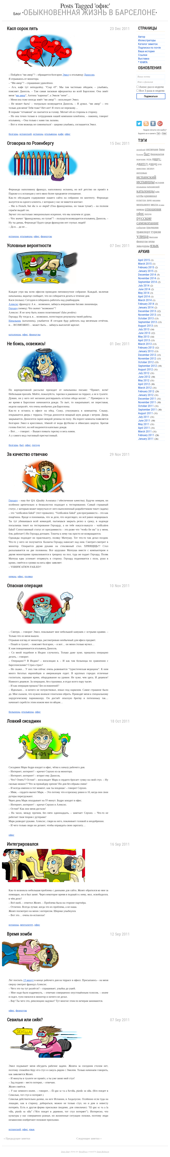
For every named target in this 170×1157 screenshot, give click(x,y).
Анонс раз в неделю (151, 87)
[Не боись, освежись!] (43, 385)
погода (36, 445)
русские (144, 218)
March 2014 (145, 300)
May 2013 (143, 336)
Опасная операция (24, 585)
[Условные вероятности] (43, 287)
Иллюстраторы (147, 40)
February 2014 (146, 303)
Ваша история (146, 51)
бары (162, 149)
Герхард (13, 308)
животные (141, 168)
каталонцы (15, 334)
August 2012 (145, 369)
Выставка (143, 58)
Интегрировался (22, 844)
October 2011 (146, 406)
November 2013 (147, 314)
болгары (13, 134)
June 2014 (144, 289)
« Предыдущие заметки (17, 1138)
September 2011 (147, 409)
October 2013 (146, 318)
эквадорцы (142, 246)
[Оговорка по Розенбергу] (43, 185)
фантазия (153, 237)
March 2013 (145, 344)
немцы (12, 576)
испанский (25, 134)
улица (142, 236)
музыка (161, 205)
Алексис (13, 304)
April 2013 (144, 340)
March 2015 (145, 263)
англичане (152, 149)
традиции (152, 227)
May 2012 (143, 380)
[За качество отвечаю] (43, 496)
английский (140, 149)
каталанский (153, 186)
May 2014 (143, 292)
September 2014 (147, 282)
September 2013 (147, 322)
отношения (153, 209)
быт (21, 445)
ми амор (20, 95)
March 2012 (145, 387)
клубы (140, 195)
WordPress (83, 1151)
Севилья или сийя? (25, 1019)
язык (32, 1129)
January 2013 (146, 351)
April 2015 (144, 260)
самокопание (147, 222)
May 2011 (143, 424)
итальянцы (50, 134)
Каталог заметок (148, 44)
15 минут (28, 980)
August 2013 (145, 325)
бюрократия (157, 154)
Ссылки (142, 55)
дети (148, 159)
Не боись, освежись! (26, 343)
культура (141, 200)
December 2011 (147, 398)
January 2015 (146, 271)
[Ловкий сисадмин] (43, 763)
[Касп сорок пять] (43, 70)
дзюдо (153, 163)
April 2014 (144, 296)
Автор (141, 36)
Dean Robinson (103, 1151)
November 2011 (147, 402)
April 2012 (144, 384)
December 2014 (147, 274)
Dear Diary (65, 1151)
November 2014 (147, 278)
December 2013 (147, 311)
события (141, 227)
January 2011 (146, 438)
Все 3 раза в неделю (152, 90)
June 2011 (144, 420)
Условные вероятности (29, 245)
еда (160, 163)
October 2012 (146, 362)
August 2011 (145, 413)
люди (149, 200)
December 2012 (147, 354)
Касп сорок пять (22, 28)
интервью (141, 172)
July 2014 (143, 285)
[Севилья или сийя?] (43, 1061)
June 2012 (144, 376)
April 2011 (144, 427)
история (159, 182)
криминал (150, 196)
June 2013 (144, 333)
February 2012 (146, 391)
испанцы (38, 134)
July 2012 (143, 373)
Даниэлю (89, 74)
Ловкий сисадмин (24, 721)
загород (150, 168)
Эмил (66, 74)
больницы (14, 711)
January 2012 (146, 395)
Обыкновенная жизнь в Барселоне (89, 12)
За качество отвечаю (27, 454)
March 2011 (145, 431)
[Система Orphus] (151, 134)
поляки (29, 576)
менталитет (26, 924)
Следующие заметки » (89, 1138)
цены (151, 241)
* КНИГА (143, 62)
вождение (141, 159)
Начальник (15, 320)
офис (67, 134)
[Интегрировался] (43, 886)
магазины (156, 200)
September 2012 (147, 365)
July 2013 (143, 329)
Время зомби (19, 934)
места (154, 204)
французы (46, 236)
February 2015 (146, 267)
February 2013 (146, 347)
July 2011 (143, 416)
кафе (60, 134)
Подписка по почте (149, 47)
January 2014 (146, 307)
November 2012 (147, 358)
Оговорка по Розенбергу (30, 143)
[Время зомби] (43, 976)
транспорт (143, 231)
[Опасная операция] (43, 627)
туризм (156, 231)
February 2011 (146, 435)
